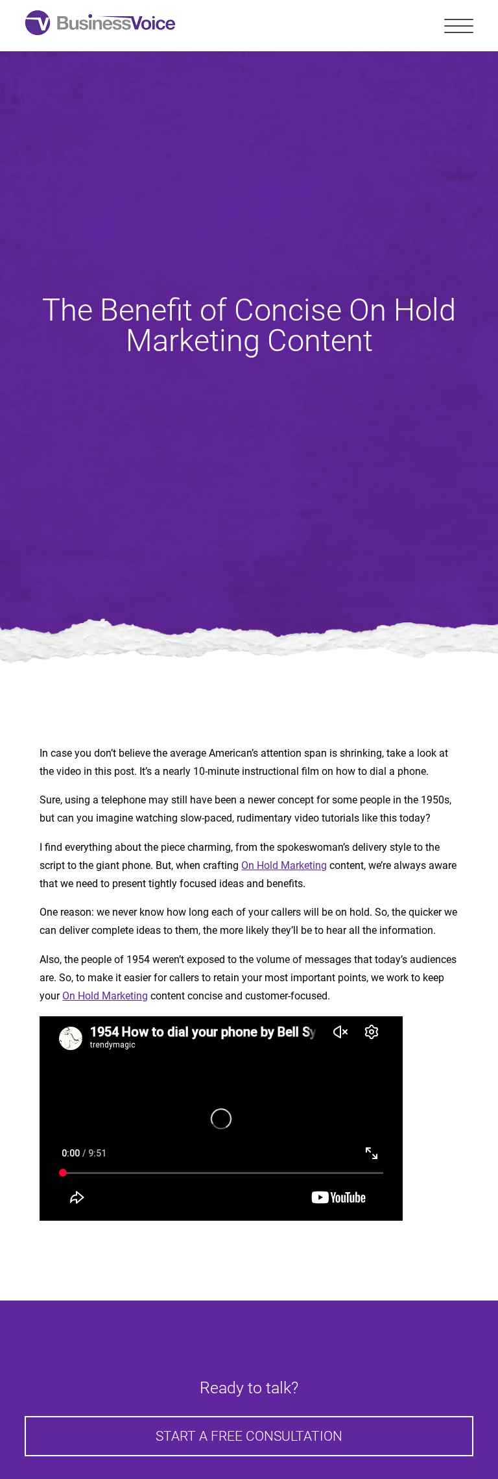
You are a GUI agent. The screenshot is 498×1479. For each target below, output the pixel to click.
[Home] (100, 26)
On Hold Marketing (284, 865)
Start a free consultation (249, 1436)
